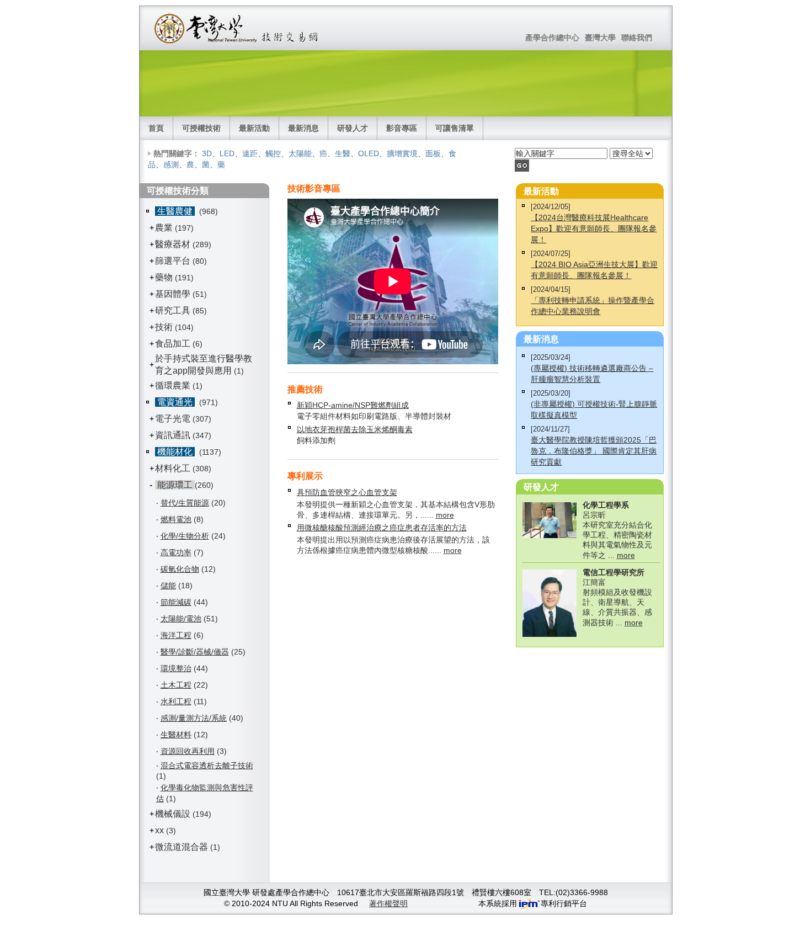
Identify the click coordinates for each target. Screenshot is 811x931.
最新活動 (254, 128)
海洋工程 (176, 635)
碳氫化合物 (180, 569)
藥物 (164, 277)
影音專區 (401, 128)
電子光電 (172, 418)
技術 (164, 327)
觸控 (273, 153)
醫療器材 (174, 244)
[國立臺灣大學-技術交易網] (237, 28)
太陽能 (300, 153)
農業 (164, 227)
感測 (171, 164)
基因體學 (172, 294)
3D (207, 153)
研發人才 (352, 128)
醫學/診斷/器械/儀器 (195, 651)
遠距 (250, 153)
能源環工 (175, 485)
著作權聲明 (388, 903)
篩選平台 (172, 260)
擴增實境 (402, 153)
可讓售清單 (454, 128)
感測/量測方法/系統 (194, 718)
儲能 (168, 585)
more (445, 514)
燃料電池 (176, 519)
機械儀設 (172, 813)
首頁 (156, 128)
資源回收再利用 (188, 751)
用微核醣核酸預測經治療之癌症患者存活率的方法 (382, 527)
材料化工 (172, 468)
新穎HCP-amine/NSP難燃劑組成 (353, 405)
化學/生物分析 (185, 535)
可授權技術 (201, 128)
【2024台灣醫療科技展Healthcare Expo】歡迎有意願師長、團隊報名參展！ (594, 228)
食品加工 (172, 343)
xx (159, 830)
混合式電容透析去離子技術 (207, 765)
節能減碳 (176, 602)
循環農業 (172, 385)
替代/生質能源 (185, 502)
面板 (433, 153)
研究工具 (172, 310)
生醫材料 (176, 734)
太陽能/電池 (181, 618)
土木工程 (176, 684)
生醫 (342, 153)
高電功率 (176, 552)
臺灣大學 (600, 37)
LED (227, 153)
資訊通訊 (172, 435)
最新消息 (303, 128)
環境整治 (176, 668)
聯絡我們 (636, 37)
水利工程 (176, 701)
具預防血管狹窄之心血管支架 (347, 492)
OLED (368, 153)
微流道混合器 (181, 847)
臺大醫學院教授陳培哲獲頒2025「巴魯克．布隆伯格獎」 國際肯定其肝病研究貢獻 (594, 450)
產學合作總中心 (552, 37)
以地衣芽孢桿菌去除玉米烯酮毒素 (355, 429)
